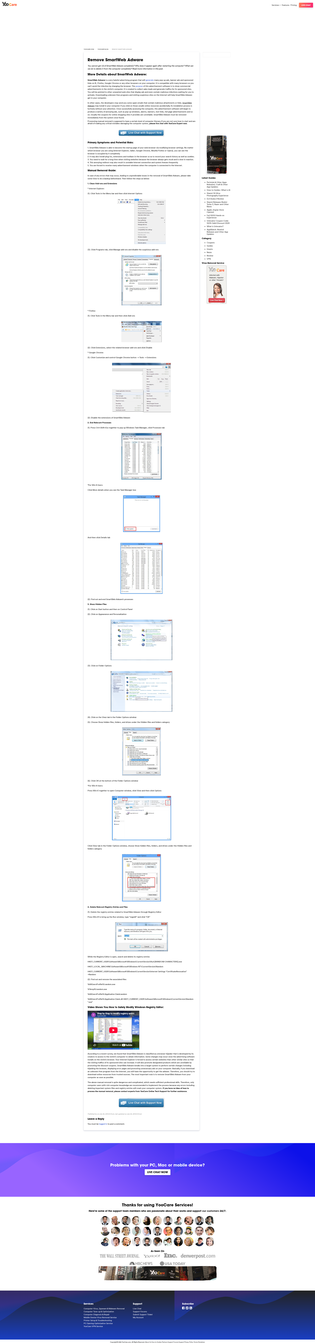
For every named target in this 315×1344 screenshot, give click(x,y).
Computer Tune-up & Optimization (99, 1311)
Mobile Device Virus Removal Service (100, 1317)
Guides (210, 246)
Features (285, 5)
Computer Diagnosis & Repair (97, 1314)
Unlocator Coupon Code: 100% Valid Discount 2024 (218, 222)
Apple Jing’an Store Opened (215, 211)
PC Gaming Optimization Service (98, 1323)
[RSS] (191, 1308)
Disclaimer (201, 1342)
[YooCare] (9, 5)
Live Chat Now (157, 1172)
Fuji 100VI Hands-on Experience (215, 216)
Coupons (211, 242)
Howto (210, 249)
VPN (209, 259)
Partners (164, 1342)
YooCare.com (89, 49)
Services (276, 5)
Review (210, 255)
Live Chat (306, 5)
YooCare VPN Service (93, 1326)
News (209, 252)
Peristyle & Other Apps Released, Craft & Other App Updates (217, 184)
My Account (138, 1317)
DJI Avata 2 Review (215, 198)
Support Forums (140, 1311)
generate (150, 80)
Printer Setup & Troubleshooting (98, 1320)
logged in (103, 1124)
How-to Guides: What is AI (218, 190)
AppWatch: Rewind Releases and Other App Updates (217, 231)
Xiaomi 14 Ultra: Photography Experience (217, 194)
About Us (148, 1342)
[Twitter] (187, 1308)
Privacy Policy (188, 1342)
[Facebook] (183, 1308)
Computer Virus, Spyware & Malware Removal (104, 1308)
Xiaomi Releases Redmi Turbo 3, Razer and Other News (218, 204)
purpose (139, 86)
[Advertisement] (157, 27)
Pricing (294, 5)
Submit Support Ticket (143, 1314)
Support (181, 1342)
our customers (210, 1210)
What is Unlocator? (215, 226)
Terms (196, 1342)
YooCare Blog (103, 49)
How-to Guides (156, 1342)
